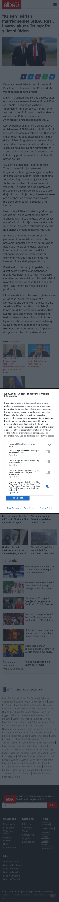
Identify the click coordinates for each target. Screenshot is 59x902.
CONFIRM (17, 498)
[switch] (48, 451)
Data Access (29, 508)
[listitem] (29, 445)
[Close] (53, 394)
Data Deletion (13, 508)
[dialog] (29, 451)
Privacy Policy (46, 508)
